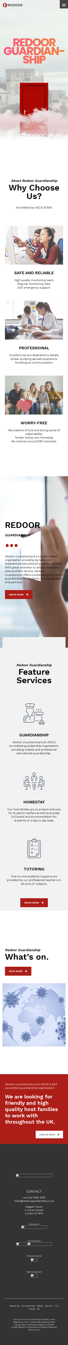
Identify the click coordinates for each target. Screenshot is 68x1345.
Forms (32, 1309)
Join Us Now (47, 1134)
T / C (56, 1306)
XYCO (37, 1330)
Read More (16, 971)
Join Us (48, 1306)
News (40, 1306)
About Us (14, 1306)
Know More (16, 594)
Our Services (28, 1306)
